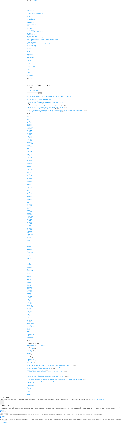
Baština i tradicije (30, 74)
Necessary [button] (2, 410)
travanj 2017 (29, 282)
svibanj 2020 (29, 226)
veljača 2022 (29, 195)
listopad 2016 (29, 291)
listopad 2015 (29, 308)
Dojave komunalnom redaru (33, 70)
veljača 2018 (29, 267)
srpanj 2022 (29, 187)
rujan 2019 (29, 238)
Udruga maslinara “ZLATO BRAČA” (34, 64)
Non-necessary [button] (3, 416)
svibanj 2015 (29, 314)
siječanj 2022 (29, 196)
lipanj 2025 (29, 134)
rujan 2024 (29, 148)
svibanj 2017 (29, 281)
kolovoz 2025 (29, 133)
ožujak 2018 (29, 266)
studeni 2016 (29, 290)
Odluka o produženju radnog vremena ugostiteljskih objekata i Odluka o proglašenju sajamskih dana (48, 98)
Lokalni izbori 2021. (31, 21)
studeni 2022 (29, 181)
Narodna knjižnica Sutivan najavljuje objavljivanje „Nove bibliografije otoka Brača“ (44, 111)
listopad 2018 (29, 255)
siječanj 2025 (29, 142)
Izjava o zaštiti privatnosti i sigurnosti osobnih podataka (38, 43)
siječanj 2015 (29, 320)
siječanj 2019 (29, 251)
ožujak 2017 (29, 284)
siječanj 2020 (29, 232)
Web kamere (29, 60)
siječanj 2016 (29, 305)
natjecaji (28, 329)
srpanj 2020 (29, 223)
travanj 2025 (29, 137)
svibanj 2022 (29, 190)
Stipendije (29, 25)
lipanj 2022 (29, 189)
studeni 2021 (29, 199)
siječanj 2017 (29, 287)
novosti (28, 331)
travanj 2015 (29, 315)
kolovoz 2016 (29, 294)
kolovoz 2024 (29, 149)
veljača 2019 (29, 249)
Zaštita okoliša (30, 48)
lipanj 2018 (29, 261)
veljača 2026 (29, 124)
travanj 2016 (29, 300)
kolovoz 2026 (29, 115)
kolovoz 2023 (29, 168)
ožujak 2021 (29, 211)
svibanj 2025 (29, 136)
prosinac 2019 (30, 234)
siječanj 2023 (29, 178)
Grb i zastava (29, 58)
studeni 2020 (29, 217)
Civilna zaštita (30, 28)
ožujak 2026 (29, 122)
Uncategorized (30, 337)
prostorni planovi (30, 334)
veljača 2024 (29, 158)
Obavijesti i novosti (31, 68)
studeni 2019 (29, 235)
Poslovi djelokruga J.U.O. (32, 36)
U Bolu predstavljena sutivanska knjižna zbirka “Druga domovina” (40, 108)
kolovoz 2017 (29, 276)
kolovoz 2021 (29, 204)
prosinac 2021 (30, 198)
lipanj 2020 (29, 225)
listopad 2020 (29, 219)
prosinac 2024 (30, 143)
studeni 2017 (29, 272)
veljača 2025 (29, 140)
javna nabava (29, 325)
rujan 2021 (29, 202)
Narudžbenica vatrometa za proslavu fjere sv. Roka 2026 (39, 99)
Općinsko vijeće (30, 54)
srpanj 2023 (29, 169)
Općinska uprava (30, 57)
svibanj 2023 (29, 172)
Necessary (4, 411)
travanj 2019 (29, 246)
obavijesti (29, 332)
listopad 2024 (29, 146)
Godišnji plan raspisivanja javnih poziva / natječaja (37, 37)
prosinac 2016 (30, 288)
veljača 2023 (29, 177)
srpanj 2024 (29, 151)
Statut (28, 27)
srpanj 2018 (29, 260)
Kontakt (28, 69)
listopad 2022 (29, 183)
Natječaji (28, 51)
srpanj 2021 (29, 205)
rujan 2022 (29, 184)
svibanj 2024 (29, 154)
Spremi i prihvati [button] (3, 422)
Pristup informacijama (31, 42)
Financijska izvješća (31, 15)
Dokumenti (29, 12)
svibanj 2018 (29, 263)
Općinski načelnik (30, 55)
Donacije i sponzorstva (31, 24)
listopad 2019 (29, 237)
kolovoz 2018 (29, 258)
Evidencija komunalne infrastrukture (34, 61)
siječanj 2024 (29, 160)
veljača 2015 (29, 318)
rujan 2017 (29, 275)
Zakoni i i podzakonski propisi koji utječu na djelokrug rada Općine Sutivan (42, 39)
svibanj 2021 (29, 208)
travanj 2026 (29, 121)
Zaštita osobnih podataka (32, 45)
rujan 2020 (29, 220)
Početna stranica (30, 10)
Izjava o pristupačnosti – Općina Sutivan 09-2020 (37, 345)
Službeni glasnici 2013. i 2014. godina (35, 31)
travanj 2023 (29, 174)
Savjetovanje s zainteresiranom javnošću (35, 49)
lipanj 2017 (29, 279)
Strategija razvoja (30, 22)
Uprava (28, 52)
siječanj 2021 (29, 214)
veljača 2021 (29, 213)
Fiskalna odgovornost (31, 46)
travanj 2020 (29, 228)
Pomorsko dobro (30, 40)
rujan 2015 (29, 309)
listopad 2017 (29, 273)
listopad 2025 (29, 130)
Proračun (29, 16)
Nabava (28, 77)
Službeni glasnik (30, 30)
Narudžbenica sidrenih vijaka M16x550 (35, 101)
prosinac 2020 (30, 216)
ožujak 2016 (29, 302)
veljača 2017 (29, 285)
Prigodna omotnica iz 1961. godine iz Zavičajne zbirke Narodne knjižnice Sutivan (44, 105)
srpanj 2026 (29, 116)
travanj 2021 (29, 210)
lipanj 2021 (29, 207)
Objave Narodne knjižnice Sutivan (37, 104)
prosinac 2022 (30, 180)
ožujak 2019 (29, 248)
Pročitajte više (101, 399)
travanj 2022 (29, 192)
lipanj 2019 (29, 243)
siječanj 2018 (29, 269)
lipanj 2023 (29, 171)
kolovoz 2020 (29, 222)
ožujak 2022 (29, 193)
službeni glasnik (30, 335)
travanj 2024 (29, 155)
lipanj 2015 (29, 312)
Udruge (28, 63)
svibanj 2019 (29, 244)
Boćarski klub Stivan (31, 66)
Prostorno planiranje (31, 19)
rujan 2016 (29, 293)
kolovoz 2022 (29, 186)
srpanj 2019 (29, 241)
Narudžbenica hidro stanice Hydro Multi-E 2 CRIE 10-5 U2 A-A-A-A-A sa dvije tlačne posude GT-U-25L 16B (49, 96)
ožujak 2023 (29, 175)
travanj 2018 (29, 264)
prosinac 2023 (30, 162)
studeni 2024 (29, 145)
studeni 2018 (29, 254)
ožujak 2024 (29, 157)
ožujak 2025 (29, 139)
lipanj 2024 (29, 152)
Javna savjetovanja (31, 75)
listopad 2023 (29, 164)
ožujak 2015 (29, 317)
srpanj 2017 (29, 278)
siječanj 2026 (29, 125)
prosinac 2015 (30, 306)
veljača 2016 (29, 303)
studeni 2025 (29, 128)
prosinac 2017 (30, 270)
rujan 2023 (29, 166)
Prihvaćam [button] (96, 399)
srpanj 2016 (29, 296)
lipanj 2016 (29, 297)
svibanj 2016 (29, 299)
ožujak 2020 (29, 229)
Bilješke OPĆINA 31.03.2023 (32, 90)
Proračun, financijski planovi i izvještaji (35, 13)
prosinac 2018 (30, 252)
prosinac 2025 (30, 127)
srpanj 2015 (29, 311)
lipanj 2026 (29, 118)
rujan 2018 (29, 257)
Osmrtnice (29, 394)
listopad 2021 (29, 201)
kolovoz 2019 (29, 240)
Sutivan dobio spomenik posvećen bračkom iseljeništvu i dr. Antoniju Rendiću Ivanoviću (45, 102)
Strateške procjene (31, 34)
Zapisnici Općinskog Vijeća (32, 18)
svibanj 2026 (29, 119)
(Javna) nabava (30, 33)
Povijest (28, 72)
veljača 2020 (29, 231)
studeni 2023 (29, 163)
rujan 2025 (29, 131)
